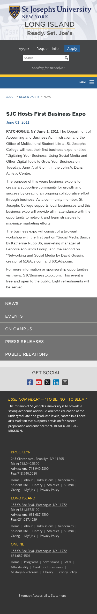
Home (15, 480)
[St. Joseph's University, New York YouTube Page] (39, 384)
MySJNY (24, 49)
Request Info (47, 48)
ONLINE (17, 544)
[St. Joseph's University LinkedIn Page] (56, 384)
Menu (83, 82)
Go (65, 57)
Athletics (53, 485)
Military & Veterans (25, 572)
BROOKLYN (21, 452)
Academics (66, 480)
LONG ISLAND (50, 24)
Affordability (19, 567)
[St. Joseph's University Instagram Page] (65, 384)
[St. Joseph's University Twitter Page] (47, 384)
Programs (31, 562)
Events (14, 316)
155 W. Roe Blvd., (39, 505)
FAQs (67, 562)
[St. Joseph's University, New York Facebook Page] (30, 384)
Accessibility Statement (49, 595)
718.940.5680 (27, 473)
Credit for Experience (48, 567)
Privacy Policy (49, 490)
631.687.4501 (21, 555)
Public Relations (26, 354)
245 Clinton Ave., (37, 458)
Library (37, 485)
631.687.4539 (27, 519)
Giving (15, 490)
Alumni (69, 485)
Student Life (19, 485)
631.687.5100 (29, 509)
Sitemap (25, 595)
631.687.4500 (39, 514)
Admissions (45, 480)
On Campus (18, 329)
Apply (72, 48)
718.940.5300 (29, 463)
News (12, 303)
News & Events (29, 97)
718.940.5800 (39, 468)
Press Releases (24, 341)
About (10, 97)
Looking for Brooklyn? (48, 67)
